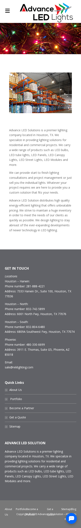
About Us (14, 390)
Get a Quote (16, 417)
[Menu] (7, 10)
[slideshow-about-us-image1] (40, 112)
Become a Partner (20, 408)
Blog (73, 509)
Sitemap (13, 426)
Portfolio (14, 399)
